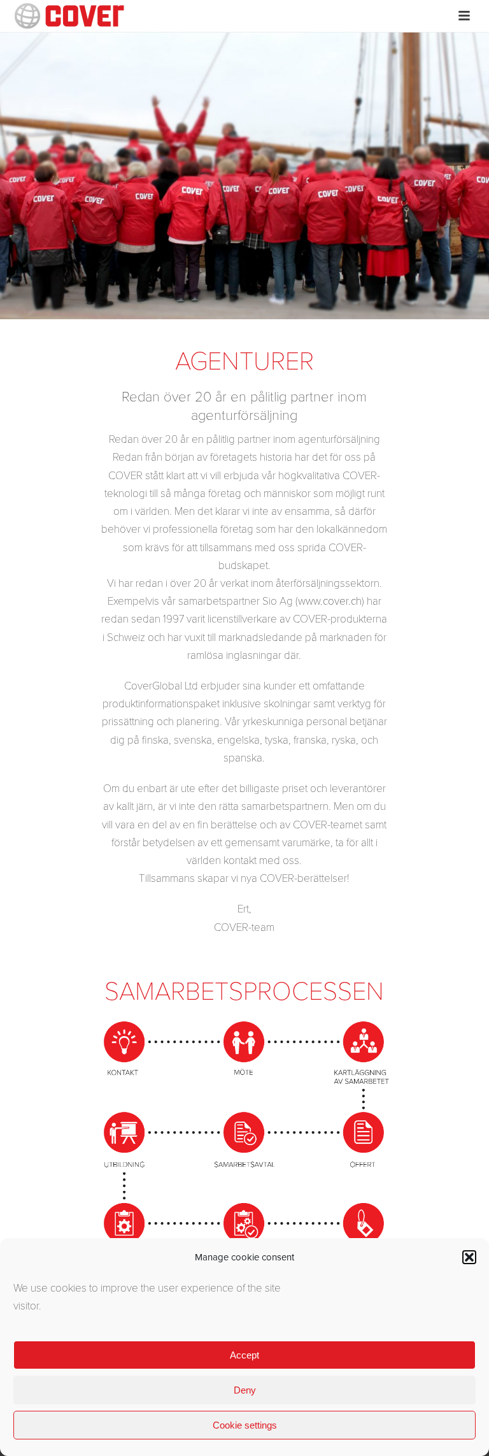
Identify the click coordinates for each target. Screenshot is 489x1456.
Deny (245, 1390)
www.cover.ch (330, 601)
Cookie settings (245, 1425)
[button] (469, 1257)
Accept (244, 1355)
